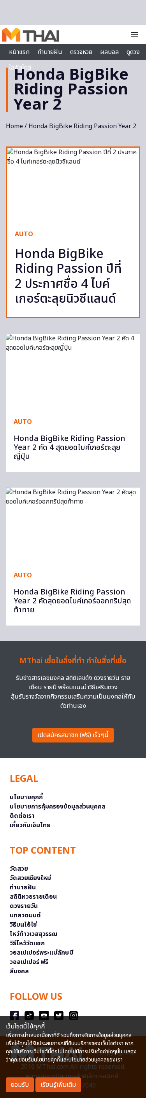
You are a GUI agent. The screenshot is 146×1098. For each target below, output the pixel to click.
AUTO (24, 234)
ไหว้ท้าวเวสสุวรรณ (34, 934)
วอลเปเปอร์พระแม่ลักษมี (41, 952)
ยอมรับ (20, 1084)
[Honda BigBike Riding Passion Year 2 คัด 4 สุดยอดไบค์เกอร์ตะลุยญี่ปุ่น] (73, 371)
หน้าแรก (19, 52)
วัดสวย (19, 868)
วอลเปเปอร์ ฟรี (29, 962)
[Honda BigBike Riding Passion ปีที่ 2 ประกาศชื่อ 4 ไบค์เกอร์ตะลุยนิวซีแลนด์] (73, 185)
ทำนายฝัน (49, 52)
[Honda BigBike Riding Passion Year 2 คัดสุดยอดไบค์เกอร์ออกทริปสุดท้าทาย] (73, 525)
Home (14, 126)
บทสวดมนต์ (25, 915)
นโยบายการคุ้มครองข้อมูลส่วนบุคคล (58, 806)
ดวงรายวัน (24, 906)
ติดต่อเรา (22, 816)
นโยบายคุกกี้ (26, 797)
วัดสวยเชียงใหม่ (30, 878)
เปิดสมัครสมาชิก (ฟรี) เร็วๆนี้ (73, 735)
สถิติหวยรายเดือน (33, 896)
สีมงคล (19, 971)
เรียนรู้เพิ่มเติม (58, 1084)
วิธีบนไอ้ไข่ (23, 924)
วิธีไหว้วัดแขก (27, 943)
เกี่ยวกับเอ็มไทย (30, 825)
